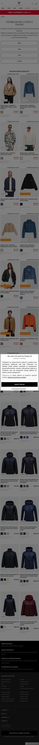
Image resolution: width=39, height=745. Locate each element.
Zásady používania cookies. (17, 377)
